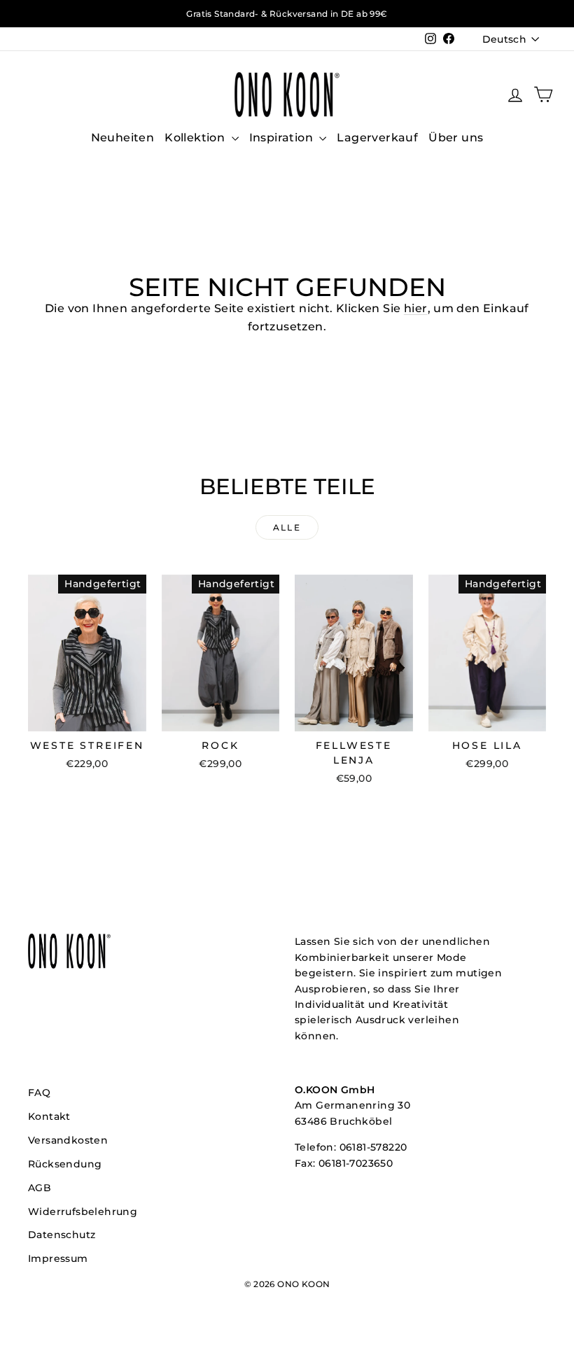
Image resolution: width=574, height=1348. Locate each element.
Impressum (58, 1258)
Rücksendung (65, 1164)
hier (416, 308)
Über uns (455, 137)
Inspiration (282, 137)
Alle (287, 527)
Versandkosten (68, 1140)
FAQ (39, 1092)
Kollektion (195, 137)
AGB (39, 1187)
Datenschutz (61, 1234)
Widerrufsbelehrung (82, 1211)
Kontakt (49, 1116)
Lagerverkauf (377, 137)
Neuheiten (123, 137)
